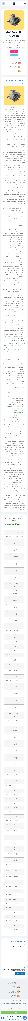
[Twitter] (13, 1016)
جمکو (6, 123)
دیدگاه (23, 948)
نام (23, 963)
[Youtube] (18, 1016)
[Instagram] (7, 1016)
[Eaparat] (21, 1016)
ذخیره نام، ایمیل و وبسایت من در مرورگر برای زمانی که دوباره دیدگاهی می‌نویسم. (14, 970)
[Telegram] (15, 1016)
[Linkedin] (10, 1016)
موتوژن (15, 1008)
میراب (9, 1008)
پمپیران (18, 1008)
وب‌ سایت (8, 963)
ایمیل (15, 963)
